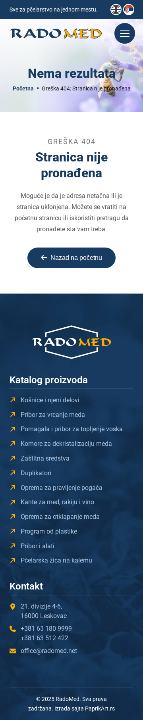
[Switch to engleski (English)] (116, 9)
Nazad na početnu (76, 257)
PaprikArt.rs (100, 708)
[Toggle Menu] (124, 33)
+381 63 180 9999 (46, 628)
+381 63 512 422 (44, 638)
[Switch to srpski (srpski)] (128, 9)
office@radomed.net (49, 651)
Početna (23, 88)
